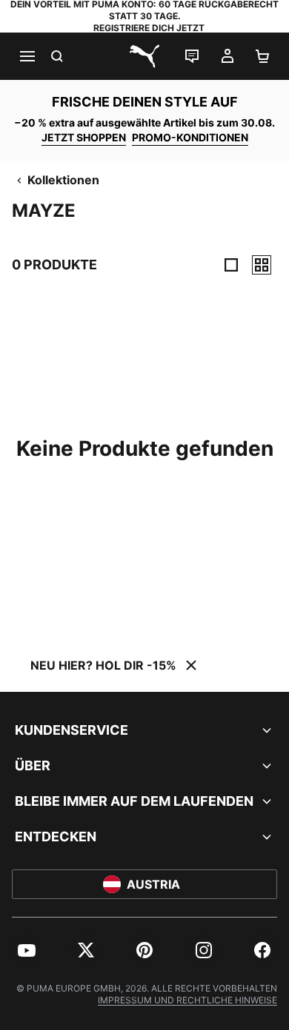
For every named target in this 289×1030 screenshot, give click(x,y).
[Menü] (26, 56)
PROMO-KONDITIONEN (190, 137)
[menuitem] (26, 950)
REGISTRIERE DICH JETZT (149, 27)
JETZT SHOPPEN (83, 137)
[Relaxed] (261, 264)
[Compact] (231, 265)
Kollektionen (63, 179)
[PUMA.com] (144, 56)
